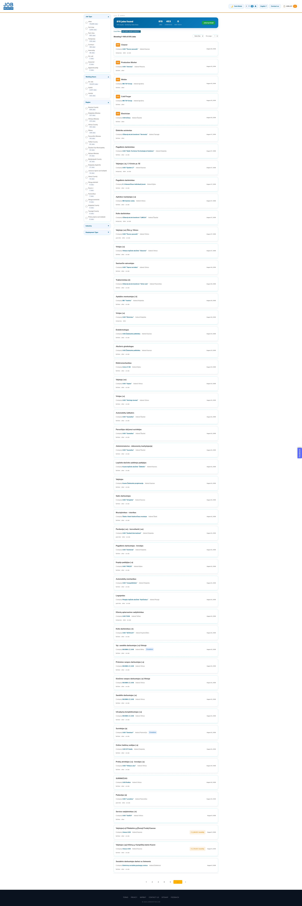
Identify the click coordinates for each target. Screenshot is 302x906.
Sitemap (164, 897)
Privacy (134, 897)
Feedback (175, 897)
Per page (209, 36)
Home (115, 15)
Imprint (143, 897)
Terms (125, 897)
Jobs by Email (208, 23)
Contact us (275, 6)
